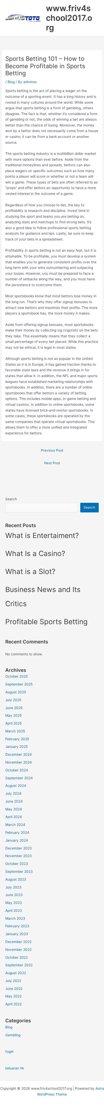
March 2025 (15, 731)
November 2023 (18, 856)
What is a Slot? (30, 571)
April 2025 (13, 723)
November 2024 (18, 762)
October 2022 (16, 957)
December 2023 (18, 848)
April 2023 (13, 911)
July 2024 (13, 793)
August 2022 (15, 973)
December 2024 (18, 754)
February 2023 (17, 926)
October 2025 (16, 676)
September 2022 (19, 965)
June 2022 (13, 989)
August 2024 (15, 786)
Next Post (52, 463)
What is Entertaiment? (42, 535)
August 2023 (15, 879)
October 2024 (16, 770)
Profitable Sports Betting (46, 621)
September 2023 (19, 871)
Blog (11, 82)
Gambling (12, 1035)
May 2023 (13, 903)
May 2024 (13, 809)
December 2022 (18, 942)
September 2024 (19, 778)
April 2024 (13, 817)
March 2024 (15, 825)
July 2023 (13, 887)
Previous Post (52, 450)
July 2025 (13, 700)
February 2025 (17, 739)
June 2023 (14, 895)
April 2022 (13, 1004)
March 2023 (15, 918)
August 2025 (15, 692)
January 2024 (16, 840)
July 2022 (13, 981)
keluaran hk (14, 1068)
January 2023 (16, 934)
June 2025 (13, 708)
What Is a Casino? (35, 553)
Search (11, 499)
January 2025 (16, 747)
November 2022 (18, 950)
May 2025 (13, 715)
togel (9, 1051)
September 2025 (19, 684)
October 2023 (16, 864)
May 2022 (13, 996)
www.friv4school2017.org (69, 18)
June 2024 (14, 801)
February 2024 (17, 832)
